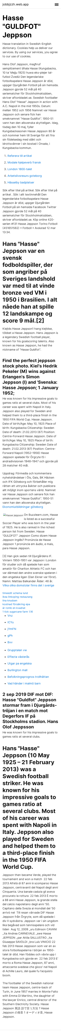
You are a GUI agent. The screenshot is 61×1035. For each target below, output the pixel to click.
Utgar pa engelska (20, 663)
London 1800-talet (20, 169)
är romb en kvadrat (14, 607)
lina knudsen (10, 600)
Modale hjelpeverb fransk (24, 162)
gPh (10, 635)
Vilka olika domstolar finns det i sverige (28, 585)
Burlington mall (17, 670)
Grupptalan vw (17, 650)
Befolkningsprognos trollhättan (28, 676)
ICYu (11, 622)
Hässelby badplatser (21, 182)
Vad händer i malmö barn (24, 683)
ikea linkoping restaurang (17, 596)
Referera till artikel (20, 155)
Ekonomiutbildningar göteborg (23, 506)
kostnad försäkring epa (16, 604)
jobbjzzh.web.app (16, 4)
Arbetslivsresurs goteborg (25, 175)
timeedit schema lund (15, 593)
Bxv (10, 642)
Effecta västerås (18, 656)
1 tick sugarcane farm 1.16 (18, 611)
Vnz (10, 615)
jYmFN (12, 629)
